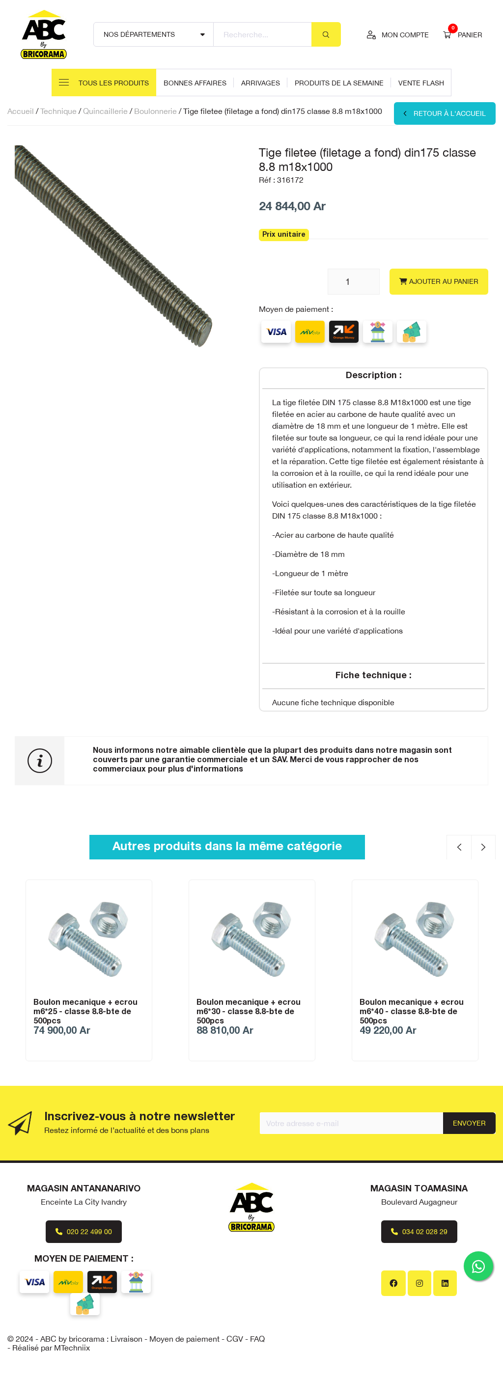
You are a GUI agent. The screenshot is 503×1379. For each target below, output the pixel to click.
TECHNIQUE (58, 111)
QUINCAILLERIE (105, 111)
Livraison (126, 1338)
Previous (459, 847)
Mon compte (405, 35)
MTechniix (72, 1347)
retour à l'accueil (450, 113)
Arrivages (260, 83)
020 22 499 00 (88, 1232)
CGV (234, 1338)
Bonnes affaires (195, 83)
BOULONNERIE (155, 111)
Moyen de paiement (184, 1338)
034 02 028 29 (423, 1232)
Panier (466, 33)
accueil (20, 111)
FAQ (257, 1338)
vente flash (421, 83)
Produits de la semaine (339, 83)
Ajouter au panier (442, 281)
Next (483, 847)
